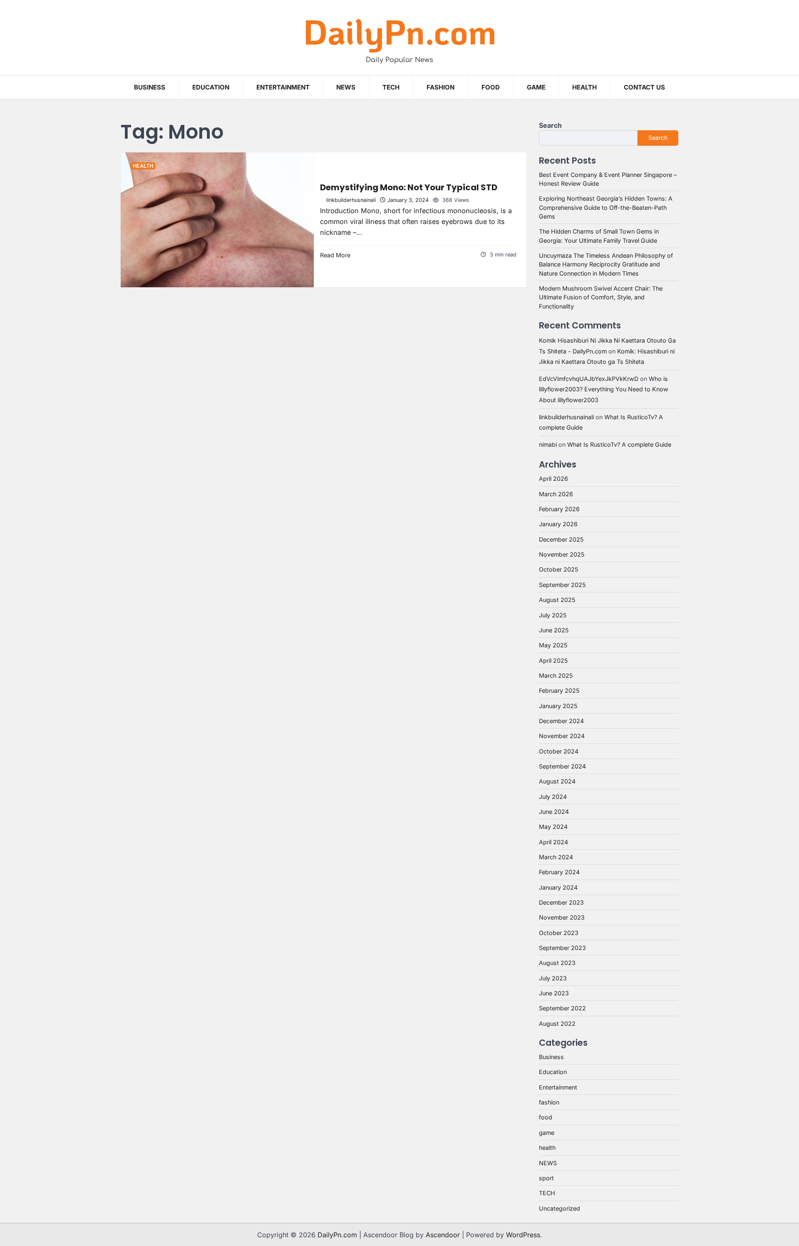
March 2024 (556, 857)
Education (210, 87)
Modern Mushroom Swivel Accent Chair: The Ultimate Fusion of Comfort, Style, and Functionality (601, 297)
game (536, 87)
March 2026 (556, 493)
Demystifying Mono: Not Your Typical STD (408, 187)
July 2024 (553, 796)
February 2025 (559, 690)
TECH (391, 87)
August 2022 (557, 1023)
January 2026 (558, 523)
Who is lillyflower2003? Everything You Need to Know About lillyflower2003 (603, 389)
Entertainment (283, 87)
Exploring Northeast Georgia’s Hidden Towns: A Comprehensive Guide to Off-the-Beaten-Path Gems (605, 207)
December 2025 (561, 539)
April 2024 (553, 842)
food (545, 1117)
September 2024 (562, 766)
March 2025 (556, 675)
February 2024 (559, 871)
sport (546, 1177)
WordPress (523, 1235)
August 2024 (557, 781)
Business (149, 87)
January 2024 (558, 887)
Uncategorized (559, 1208)
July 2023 (553, 978)
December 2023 (561, 902)
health (143, 166)
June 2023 (554, 993)
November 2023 (562, 917)
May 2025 (553, 645)
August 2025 (557, 599)
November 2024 (562, 735)
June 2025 (553, 630)
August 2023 (557, 962)
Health (584, 87)
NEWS (345, 87)
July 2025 (552, 615)
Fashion (440, 87)
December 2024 (561, 720)
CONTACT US (644, 87)
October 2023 (558, 932)
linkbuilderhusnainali (351, 200)
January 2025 (558, 705)
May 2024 (553, 826)
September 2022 (562, 1008)
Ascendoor (443, 1235)
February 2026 (559, 508)
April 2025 (553, 660)
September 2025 (562, 584)
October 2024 (558, 751)
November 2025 (561, 554)
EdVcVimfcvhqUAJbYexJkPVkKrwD (588, 378)
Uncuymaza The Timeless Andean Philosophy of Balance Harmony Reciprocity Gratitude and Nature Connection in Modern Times (606, 264)
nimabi (548, 444)
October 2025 (558, 569)
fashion (549, 1102)
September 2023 (562, 947)
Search (550, 125)
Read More (335, 255)
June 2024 (554, 811)
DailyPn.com (399, 31)
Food (490, 87)
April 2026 (553, 478)
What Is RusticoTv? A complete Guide (619, 444)
